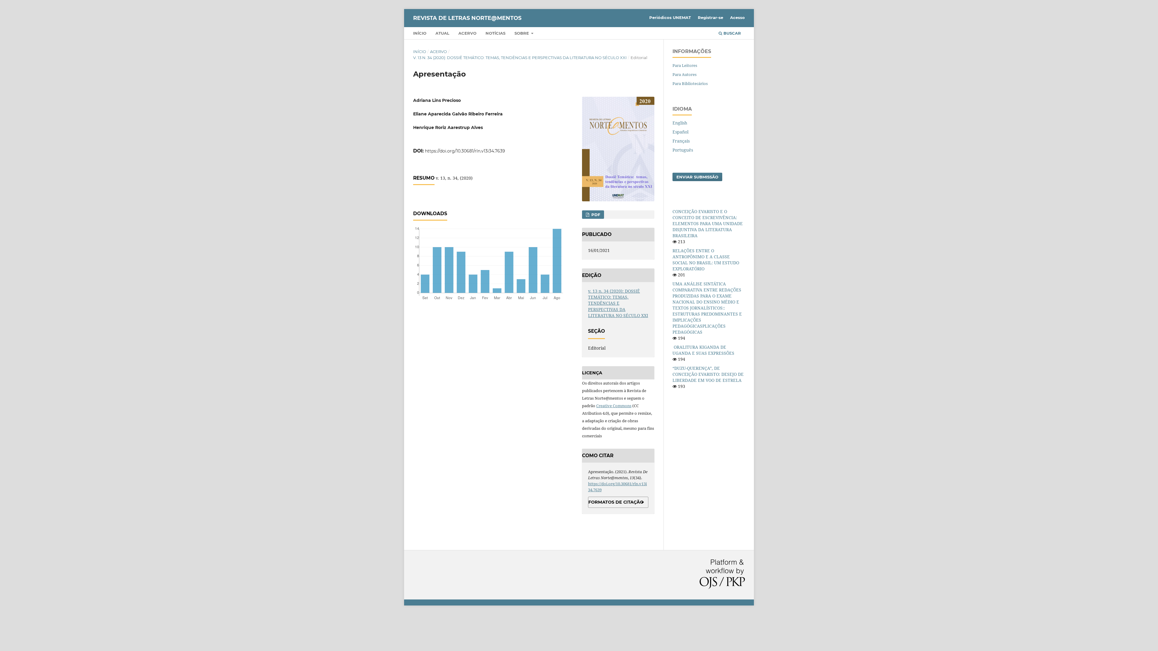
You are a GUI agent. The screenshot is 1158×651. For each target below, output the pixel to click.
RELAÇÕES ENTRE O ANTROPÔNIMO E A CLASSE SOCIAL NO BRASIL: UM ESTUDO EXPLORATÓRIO (705, 260)
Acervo (467, 33)
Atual (442, 33)
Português (682, 150)
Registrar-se (710, 17)
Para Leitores (684, 65)
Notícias (495, 33)
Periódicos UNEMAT (670, 17)
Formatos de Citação (616, 502)
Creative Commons (613, 405)
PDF (595, 214)
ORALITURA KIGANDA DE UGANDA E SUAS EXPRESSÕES (703, 350)
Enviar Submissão (697, 177)
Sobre (522, 33)
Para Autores (684, 74)
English (679, 123)
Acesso (737, 17)
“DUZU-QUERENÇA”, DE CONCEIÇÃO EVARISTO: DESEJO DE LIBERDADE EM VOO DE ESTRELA (708, 374)
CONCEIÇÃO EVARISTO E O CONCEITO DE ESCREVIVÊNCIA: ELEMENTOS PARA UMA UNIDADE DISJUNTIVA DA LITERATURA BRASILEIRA (707, 223)
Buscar (731, 33)
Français (681, 141)
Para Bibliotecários (690, 83)
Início (419, 33)
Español (680, 132)
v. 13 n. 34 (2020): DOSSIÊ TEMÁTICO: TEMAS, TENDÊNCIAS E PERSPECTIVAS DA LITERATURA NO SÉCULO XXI (520, 57)
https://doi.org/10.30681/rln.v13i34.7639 (465, 151)
